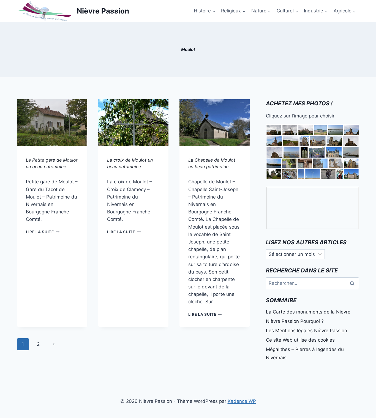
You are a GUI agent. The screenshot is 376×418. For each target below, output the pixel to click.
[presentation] (52, 122)
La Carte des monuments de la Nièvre (308, 312)
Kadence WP (242, 401)
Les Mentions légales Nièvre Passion (306, 330)
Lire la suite (42, 232)
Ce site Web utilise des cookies (300, 340)
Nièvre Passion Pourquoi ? (295, 321)
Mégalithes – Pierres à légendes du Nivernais (305, 354)
